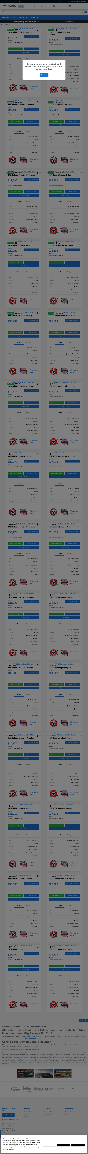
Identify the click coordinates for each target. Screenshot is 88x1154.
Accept (78, 1145)
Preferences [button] (11, 1149)
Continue (44, 75)
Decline (63, 1145)
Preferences (49, 1145)
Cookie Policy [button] (14, 1147)
